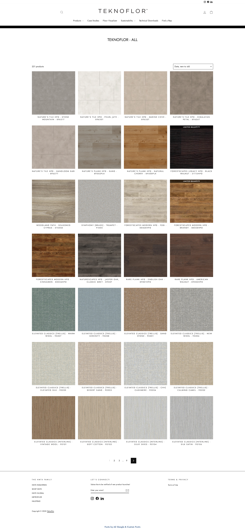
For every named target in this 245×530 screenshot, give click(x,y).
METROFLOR (37, 497)
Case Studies (93, 20)
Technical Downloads (148, 20)
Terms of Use (173, 485)
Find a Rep (167, 20)
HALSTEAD (36, 501)
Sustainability (127, 20)
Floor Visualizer (110, 20)
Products (77, 20)
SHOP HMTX (37, 489)
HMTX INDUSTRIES (39, 485)
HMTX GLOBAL (38, 493)
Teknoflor (50, 511)
